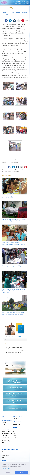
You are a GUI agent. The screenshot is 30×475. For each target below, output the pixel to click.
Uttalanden (4, 439)
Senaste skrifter (9, 343)
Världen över (16, 418)
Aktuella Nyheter (6, 431)
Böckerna (20, 336)
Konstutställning (6, 440)
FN (13, 431)
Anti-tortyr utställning (7, 8)
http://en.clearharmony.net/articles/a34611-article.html (13, 164)
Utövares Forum (17, 424)
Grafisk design (5, 455)
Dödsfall (4, 422)
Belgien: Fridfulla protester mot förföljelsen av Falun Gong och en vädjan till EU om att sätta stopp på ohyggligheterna (13, 290)
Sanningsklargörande (7, 433)
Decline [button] (8, 472)
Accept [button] (21, 472)
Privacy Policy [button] (6, 468)
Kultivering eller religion (13, 352)
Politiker (15, 435)
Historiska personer (6, 453)
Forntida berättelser (6, 452)
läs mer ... (7, 357)
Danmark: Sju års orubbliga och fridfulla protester (13, 266)
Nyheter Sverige (5, 437)
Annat (3, 426)
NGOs (14, 433)
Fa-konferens (5, 435)
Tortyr (3, 424)
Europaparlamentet (17, 429)
